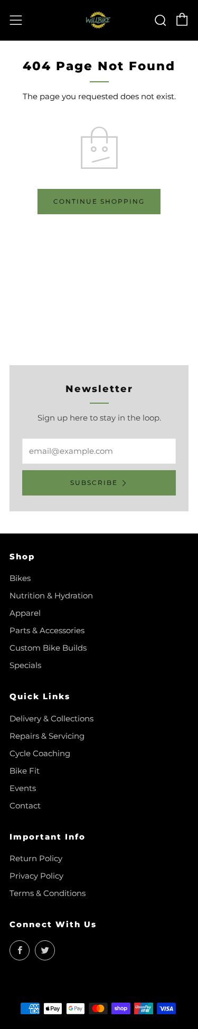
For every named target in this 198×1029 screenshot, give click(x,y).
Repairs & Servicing (47, 736)
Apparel (25, 613)
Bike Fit (25, 771)
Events (23, 788)
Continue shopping (99, 201)
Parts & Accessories (47, 630)
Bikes (20, 578)
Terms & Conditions (48, 893)
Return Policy (36, 858)
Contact (25, 806)
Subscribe (94, 483)
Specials (25, 665)
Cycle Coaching (40, 753)
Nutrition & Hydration (51, 595)
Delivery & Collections (51, 718)
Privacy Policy (36, 876)
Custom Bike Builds (48, 648)
